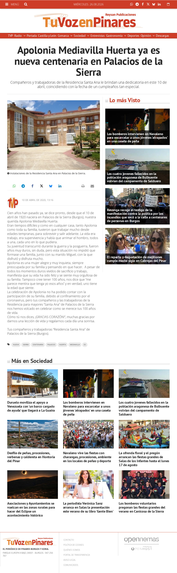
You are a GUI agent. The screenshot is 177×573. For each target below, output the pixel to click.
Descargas (162, 36)
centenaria (38, 344)
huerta (62, 344)
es (85, 344)
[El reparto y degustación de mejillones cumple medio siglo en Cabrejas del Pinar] (137, 246)
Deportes (133, 36)
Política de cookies (73, 544)
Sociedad (80, 36)
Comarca (63, 36)
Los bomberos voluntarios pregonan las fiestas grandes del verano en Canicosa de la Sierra (142, 507)
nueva (16, 344)
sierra (26, 344)
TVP (10, 36)
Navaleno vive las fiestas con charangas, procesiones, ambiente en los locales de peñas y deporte (87, 457)
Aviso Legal (69, 559)
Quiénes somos (71, 549)
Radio (18, 36)
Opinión (146, 36)
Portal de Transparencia (76, 554)
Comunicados (70, 564)
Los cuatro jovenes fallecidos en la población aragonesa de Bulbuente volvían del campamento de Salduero (134, 177)
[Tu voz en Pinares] (88, 21)
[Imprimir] (83, 186)
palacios (51, 344)
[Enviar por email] (92, 186)
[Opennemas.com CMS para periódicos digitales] (141, 543)
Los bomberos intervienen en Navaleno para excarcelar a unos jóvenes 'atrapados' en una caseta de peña (137, 137)
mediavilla (75, 344)
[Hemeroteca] (168, 4)
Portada (32, 36)
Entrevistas (98, 36)
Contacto (68, 539)
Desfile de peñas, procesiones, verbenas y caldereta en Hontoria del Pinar (31, 457)
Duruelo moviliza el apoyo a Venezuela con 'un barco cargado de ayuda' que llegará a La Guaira (31, 406)
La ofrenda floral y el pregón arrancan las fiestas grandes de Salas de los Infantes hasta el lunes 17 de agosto (144, 459)
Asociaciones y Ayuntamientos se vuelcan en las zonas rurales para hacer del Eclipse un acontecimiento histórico (31, 509)
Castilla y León (47, 36)
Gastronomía (114, 36)
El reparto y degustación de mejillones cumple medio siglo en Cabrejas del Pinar (136, 259)
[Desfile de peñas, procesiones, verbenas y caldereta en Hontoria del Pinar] (32, 434)
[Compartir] (132, 4)
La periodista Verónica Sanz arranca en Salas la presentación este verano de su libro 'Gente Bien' (88, 507)
